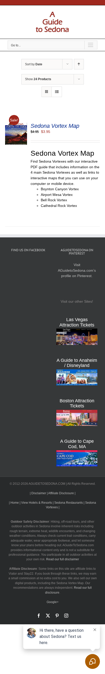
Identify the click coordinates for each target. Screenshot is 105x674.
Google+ (53, 602)
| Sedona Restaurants (68, 502)
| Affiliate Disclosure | (61, 493)
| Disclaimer (38, 493)
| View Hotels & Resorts (36, 502)
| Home (14, 502)
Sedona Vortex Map (55, 126)
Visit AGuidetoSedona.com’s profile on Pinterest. (77, 270)
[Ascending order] (79, 64)
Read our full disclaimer (62, 559)
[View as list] (57, 92)
